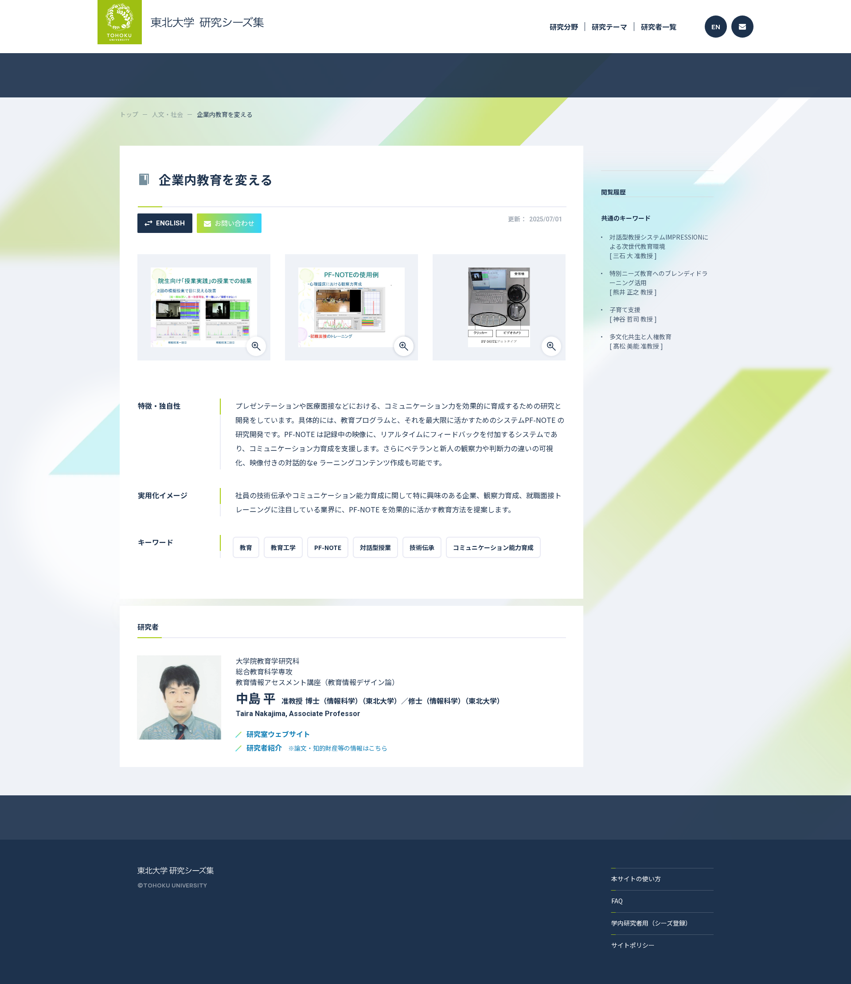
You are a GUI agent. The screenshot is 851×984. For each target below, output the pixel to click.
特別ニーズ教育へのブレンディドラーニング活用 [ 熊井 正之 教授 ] (658, 282)
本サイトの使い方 (636, 878)
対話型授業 (375, 547)
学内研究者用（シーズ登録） (651, 922)
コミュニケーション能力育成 (493, 547)
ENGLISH (170, 223)
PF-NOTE (327, 547)
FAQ (617, 900)
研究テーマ (609, 26)
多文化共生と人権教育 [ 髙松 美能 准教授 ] (640, 341)
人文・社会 (167, 114)
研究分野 (564, 26)
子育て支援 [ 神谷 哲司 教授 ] (633, 314)
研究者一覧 (658, 26)
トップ (129, 114)
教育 (246, 547)
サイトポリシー (633, 945)
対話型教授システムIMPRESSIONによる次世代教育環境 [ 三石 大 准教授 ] (658, 246)
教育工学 (283, 547)
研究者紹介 (316, 748)
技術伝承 (422, 547)
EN (715, 26)
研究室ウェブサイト (278, 734)
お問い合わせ (234, 223)
